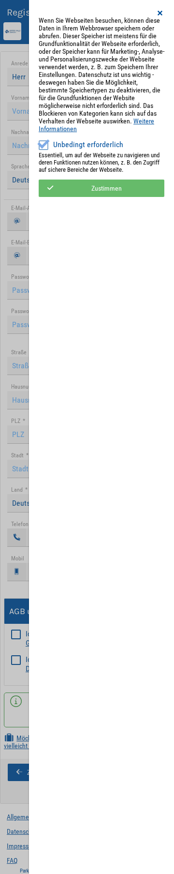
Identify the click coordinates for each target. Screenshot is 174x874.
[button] (160, 13)
